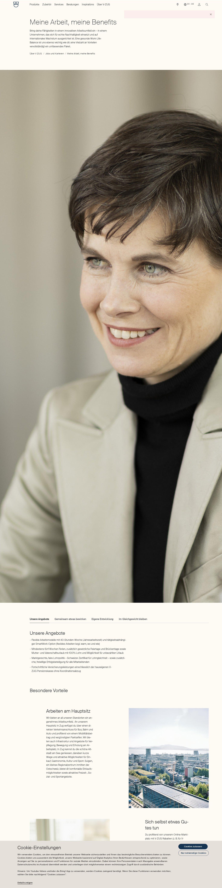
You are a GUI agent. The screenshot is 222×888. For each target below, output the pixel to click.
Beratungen (72, 4)
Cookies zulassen (193, 846)
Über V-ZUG (103, 4)
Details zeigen (25, 882)
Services (58, 4)
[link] (178, 5)
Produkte (34, 4)
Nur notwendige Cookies (193, 853)
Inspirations (88, 4)
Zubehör (46, 4)
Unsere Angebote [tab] (39, 619)
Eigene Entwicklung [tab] (102, 619)
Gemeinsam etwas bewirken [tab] (70, 619)
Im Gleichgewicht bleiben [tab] (133, 619)
